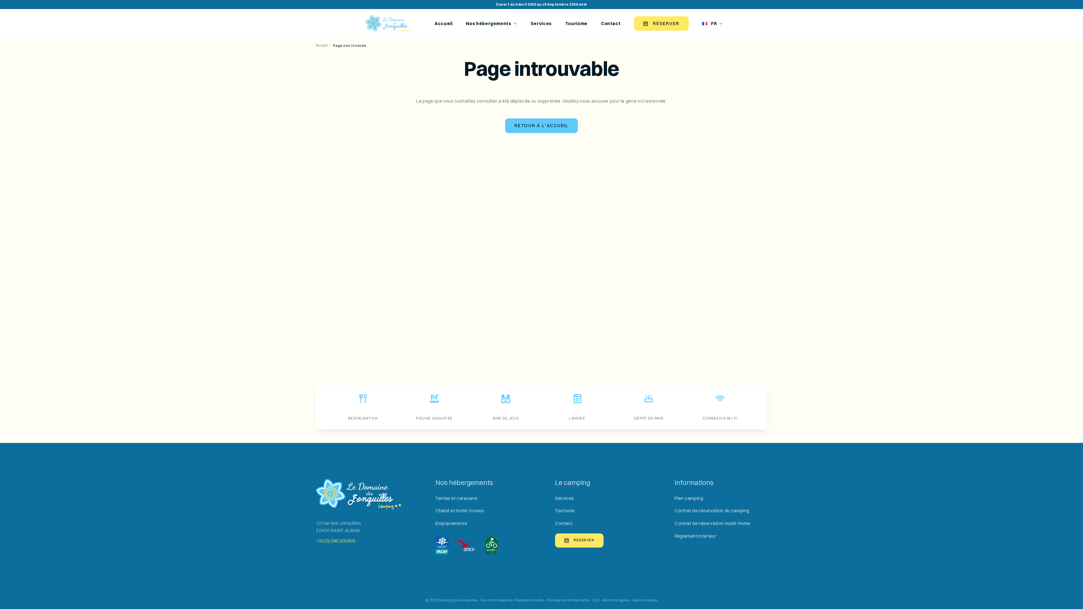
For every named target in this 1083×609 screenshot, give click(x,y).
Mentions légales (615, 600)
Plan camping (689, 498)
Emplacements (451, 523)
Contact (610, 23)
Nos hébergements (488, 23)
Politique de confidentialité (568, 600)
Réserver (666, 23)
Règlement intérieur (695, 536)
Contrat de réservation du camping (712, 510)
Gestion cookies (644, 600)
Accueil (443, 23)
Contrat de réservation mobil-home (712, 523)
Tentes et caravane (456, 498)
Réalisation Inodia (529, 600)
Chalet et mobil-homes (459, 510)
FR (714, 23)
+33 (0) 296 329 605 (335, 541)
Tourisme (576, 23)
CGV (595, 600)
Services (541, 23)
